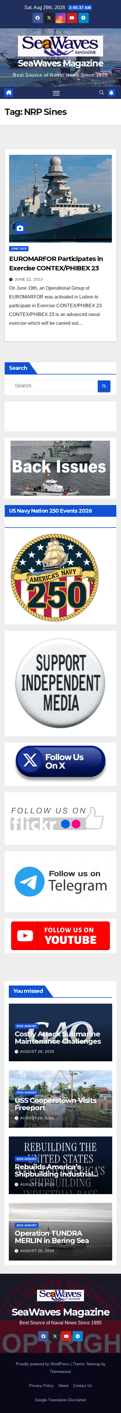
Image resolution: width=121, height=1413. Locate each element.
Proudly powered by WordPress (43, 1364)
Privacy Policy (41, 1385)
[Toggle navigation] (56, 93)
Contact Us (82, 1385)
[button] (101, 92)
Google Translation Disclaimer (60, 1400)
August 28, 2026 (37, 1052)
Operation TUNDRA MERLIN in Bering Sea (52, 1237)
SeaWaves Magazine (60, 63)
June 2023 (19, 248)
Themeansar (60, 1371)
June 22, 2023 (29, 279)
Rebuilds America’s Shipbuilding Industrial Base (54, 1174)
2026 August (26, 1026)
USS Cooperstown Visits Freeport (55, 1104)
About (63, 1385)
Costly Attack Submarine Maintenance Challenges (58, 1037)
